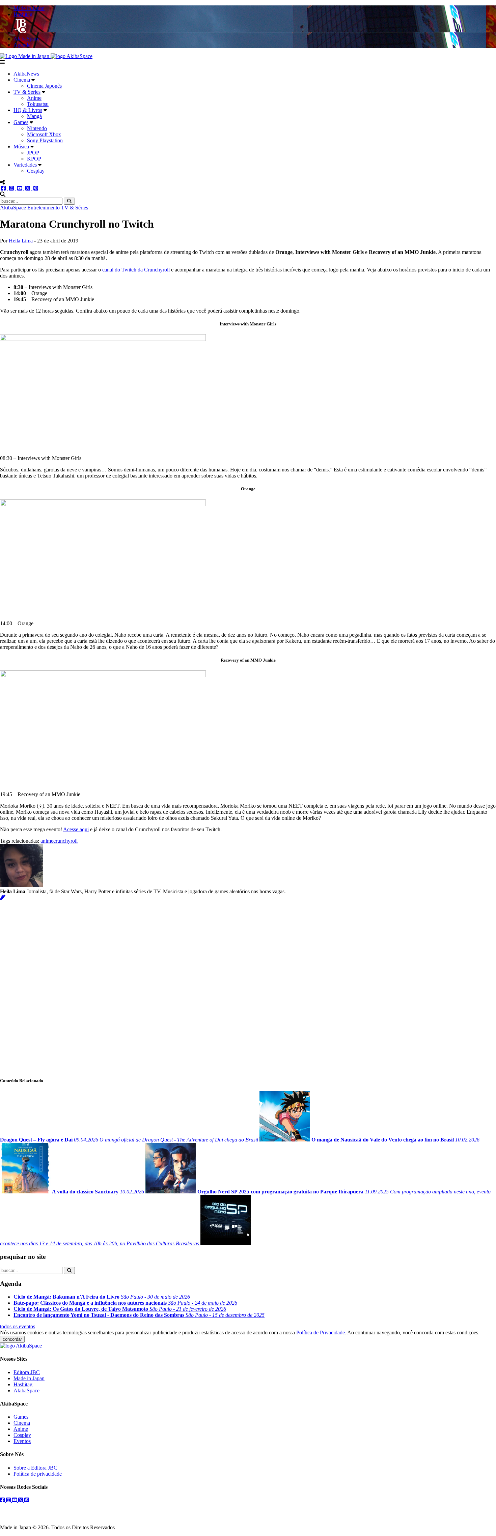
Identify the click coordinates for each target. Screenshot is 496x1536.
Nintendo (37, 128)
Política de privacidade (37, 1474)
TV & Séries (26, 92)
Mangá (34, 116)
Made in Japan (29, 1378)
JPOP (33, 152)
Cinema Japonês (44, 86)
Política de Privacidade (320, 1332)
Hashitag (22, 1384)
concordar (12, 1339)
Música (21, 146)
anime (46, 841)
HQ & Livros (27, 110)
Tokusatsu (38, 104)
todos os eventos (17, 1326)
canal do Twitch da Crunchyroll (136, 269)
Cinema (21, 80)
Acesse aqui (76, 829)
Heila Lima (21, 240)
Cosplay (36, 171)
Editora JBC (26, 1372)
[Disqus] (248, 985)
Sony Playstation (45, 140)
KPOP (34, 159)
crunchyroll (65, 841)
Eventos (22, 1441)
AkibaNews (26, 74)
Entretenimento (43, 207)
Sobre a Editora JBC (35, 1468)
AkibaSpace (13, 207)
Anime (34, 98)
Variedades (25, 165)
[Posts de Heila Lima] (2, 897)
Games (20, 122)
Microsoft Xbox (44, 134)
